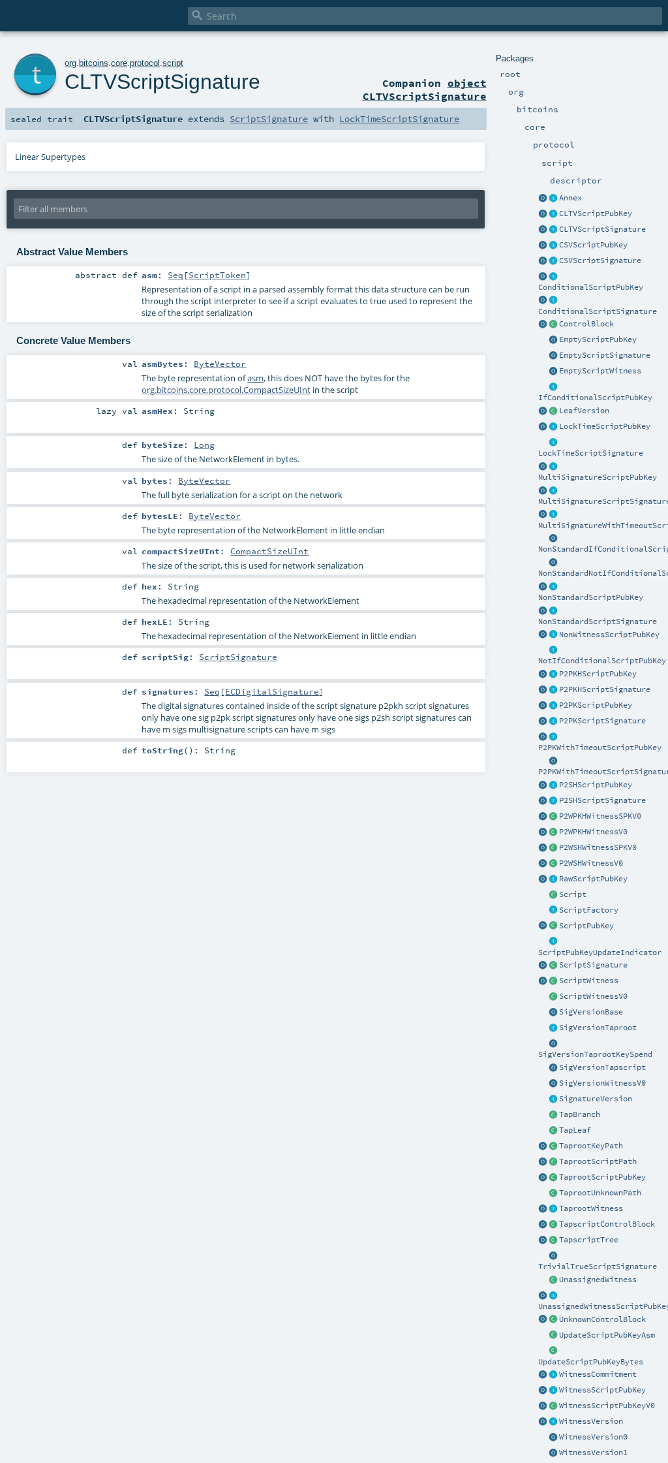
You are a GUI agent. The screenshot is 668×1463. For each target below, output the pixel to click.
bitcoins (93, 63)
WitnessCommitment (598, 1374)
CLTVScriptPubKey (595, 213)
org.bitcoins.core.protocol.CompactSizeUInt (226, 390)
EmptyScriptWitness (600, 370)
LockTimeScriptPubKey (604, 426)
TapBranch (579, 1114)
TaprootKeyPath (591, 1145)
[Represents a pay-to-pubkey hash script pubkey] (553, 674)
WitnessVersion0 (593, 1436)
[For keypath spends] (553, 1044)
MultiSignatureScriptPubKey (597, 477)
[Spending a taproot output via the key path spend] (553, 1146)
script (172, 63)
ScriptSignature (593, 964)
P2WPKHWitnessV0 (593, 831)
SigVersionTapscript (602, 1067)
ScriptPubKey (586, 925)
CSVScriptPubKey (593, 244)
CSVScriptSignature (600, 260)
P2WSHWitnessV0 (591, 863)
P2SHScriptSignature (602, 800)
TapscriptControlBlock (607, 1224)
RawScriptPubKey (593, 878)
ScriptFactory (588, 910)
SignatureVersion (595, 1098)
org (70, 63)
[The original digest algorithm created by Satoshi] (553, 1012)
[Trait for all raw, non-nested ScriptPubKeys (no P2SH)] (553, 879)
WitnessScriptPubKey (602, 1389)
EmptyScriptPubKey (598, 339)
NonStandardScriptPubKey (590, 597)
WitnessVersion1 (593, 1452)
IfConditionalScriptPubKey (595, 397)
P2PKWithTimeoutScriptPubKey (599, 747)
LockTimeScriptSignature (590, 453)
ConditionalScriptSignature (597, 311)
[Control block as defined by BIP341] (553, 324)
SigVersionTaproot (598, 1027)
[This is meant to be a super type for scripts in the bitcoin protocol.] (553, 895)
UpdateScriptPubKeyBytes (590, 1361)
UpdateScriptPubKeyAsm (607, 1335)
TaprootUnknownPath (600, 1192)
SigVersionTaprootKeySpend (595, 1054)
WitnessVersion (591, 1421)
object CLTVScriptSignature (425, 89)
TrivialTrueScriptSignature (597, 1266)
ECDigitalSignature (272, 691)
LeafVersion (584, 410)
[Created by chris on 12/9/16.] (553, 910)
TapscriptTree (588, 1239)
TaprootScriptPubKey (602, 1177)
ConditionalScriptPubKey (590, 287)
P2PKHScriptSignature (604, 689)
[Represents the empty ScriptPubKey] (553, 340)
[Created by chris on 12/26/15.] (553, 926)
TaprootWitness (591, 1208)
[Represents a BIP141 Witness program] (553, 1406)
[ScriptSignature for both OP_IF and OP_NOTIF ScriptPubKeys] (553, 301)
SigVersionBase (591, 1011)
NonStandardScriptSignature (597, 621)
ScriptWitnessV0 (593, 996)
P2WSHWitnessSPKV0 (598, 847)
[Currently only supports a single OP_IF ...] (553, 277)
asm (255, 378)
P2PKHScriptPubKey (598, 673)
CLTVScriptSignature (602, 229)
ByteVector (220, 363)
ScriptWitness (588, 980)
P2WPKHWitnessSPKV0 (600, 816)
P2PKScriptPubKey (595, 705)
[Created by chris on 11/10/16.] (553, 981)
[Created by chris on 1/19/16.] (553, 942)
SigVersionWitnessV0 (602, 1083)
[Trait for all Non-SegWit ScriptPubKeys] (553, 635)
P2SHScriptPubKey (595, 784)
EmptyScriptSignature (604, 355)
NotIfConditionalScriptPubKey (602, 660)
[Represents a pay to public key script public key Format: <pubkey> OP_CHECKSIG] (553, 705)
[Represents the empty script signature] (553, 356)
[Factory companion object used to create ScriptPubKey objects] (543, 926)
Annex (570, 197)
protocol (145, 63)
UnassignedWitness (598, 1279)
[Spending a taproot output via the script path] (553, 1162)
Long (204, 444)
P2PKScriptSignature (602, 720)
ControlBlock (586, 323)
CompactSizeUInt (269, 551)
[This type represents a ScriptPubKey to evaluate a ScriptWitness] (553, 1390)
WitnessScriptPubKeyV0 (607, 1405)
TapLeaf (575, 1130)
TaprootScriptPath (598, 1161)
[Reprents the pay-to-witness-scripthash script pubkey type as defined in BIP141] (553, 848)
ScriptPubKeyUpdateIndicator (599, 952)
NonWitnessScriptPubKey (609, 634)
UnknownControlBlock (602, 1319)
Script (572, 894)
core (119, 63)
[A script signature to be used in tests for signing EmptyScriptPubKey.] (553, 1256)
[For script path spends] (553, 1068)
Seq (175, 275)
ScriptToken (217, 275)
